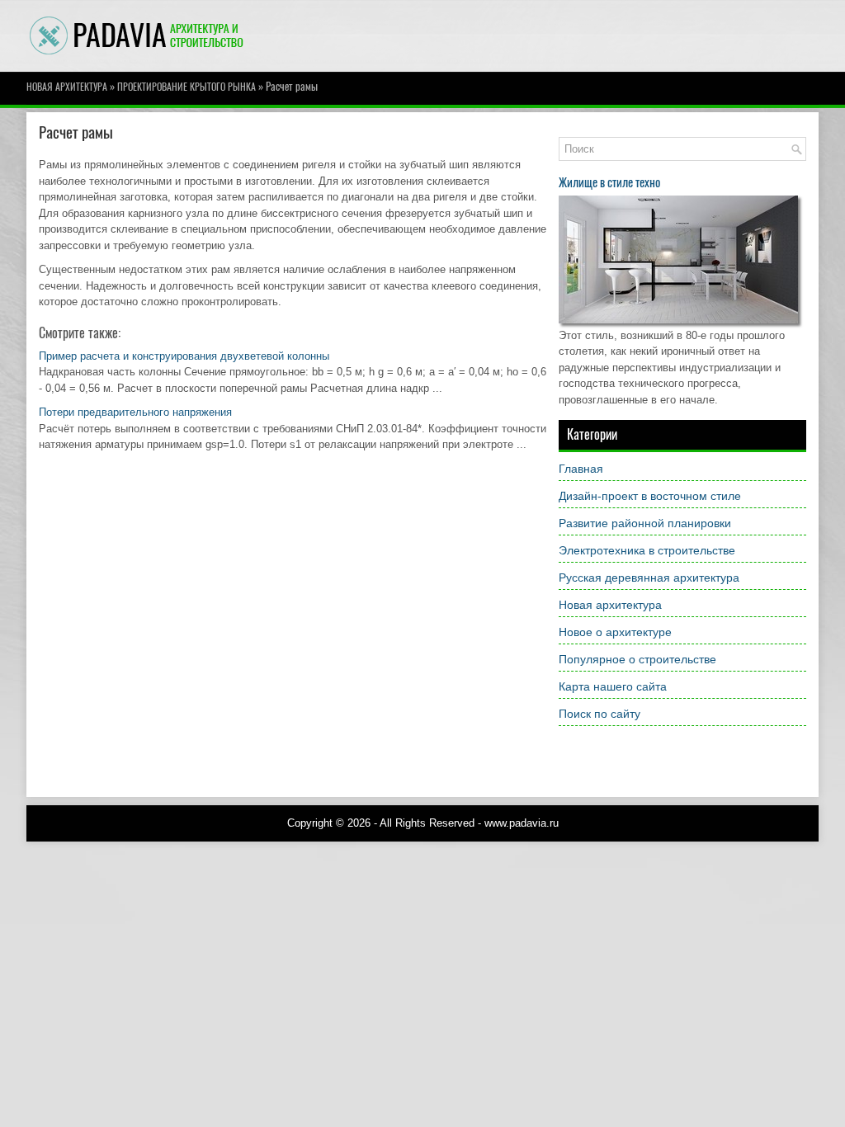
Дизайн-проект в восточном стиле (650, 495)
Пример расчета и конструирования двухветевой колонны (184, 356)
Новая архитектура (66, 86)
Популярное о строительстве (637, 659)
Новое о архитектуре (615, 632)
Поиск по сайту (599, 713)
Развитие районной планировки (645, 523)
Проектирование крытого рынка (186, 86)
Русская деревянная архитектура (649, 577)
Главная (581, 468)
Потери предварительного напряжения (135, 412)
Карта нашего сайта (613, 686)
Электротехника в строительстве (647, 550)
